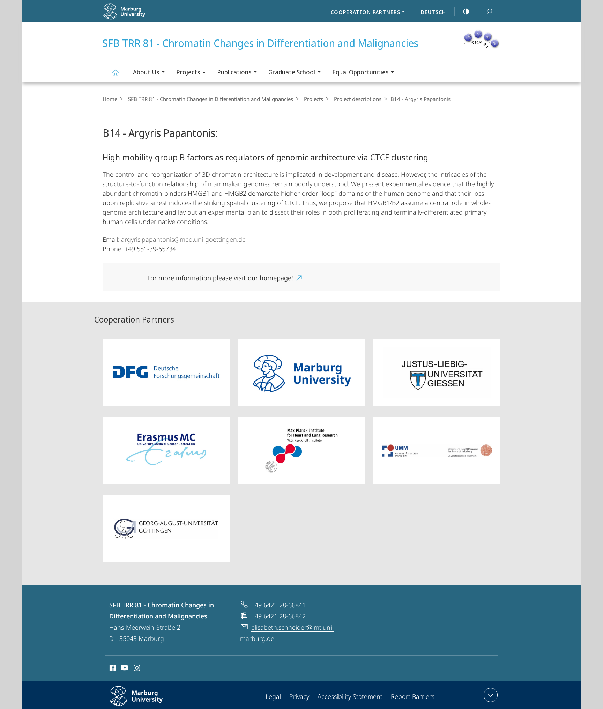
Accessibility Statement (350, 696)
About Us (146, 72)
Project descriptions (357, 98)
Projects (188, 72)
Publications (234, 72)
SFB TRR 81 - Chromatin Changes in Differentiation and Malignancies (115, 72)
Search (489, 11)
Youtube (123, 668)
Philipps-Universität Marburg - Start (145, 17)
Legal (273, 696)
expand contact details (491, 695)
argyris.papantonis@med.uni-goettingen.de (183, 239)
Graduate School (291, 72)
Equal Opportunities (360, 72)
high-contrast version (466, 11)
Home (110, 98)
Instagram (137, 668)
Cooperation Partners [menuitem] (365, 11)
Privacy (299, 696)
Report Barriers (412, 696)
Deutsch (433, 11)
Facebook (111, 668)
